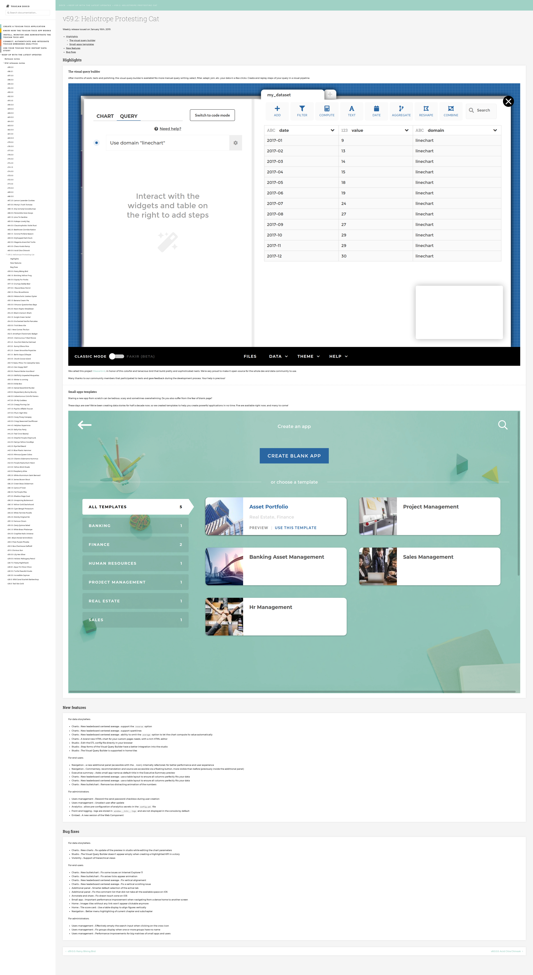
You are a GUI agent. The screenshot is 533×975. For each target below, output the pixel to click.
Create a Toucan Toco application (24, 26)
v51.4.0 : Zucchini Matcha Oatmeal (21, 342)
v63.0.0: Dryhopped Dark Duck (19, 238)
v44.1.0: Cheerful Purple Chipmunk (21, 438)
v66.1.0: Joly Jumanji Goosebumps (21, 209)
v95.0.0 (10, 84)
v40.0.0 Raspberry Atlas (17, 471)
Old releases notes (15, 63)
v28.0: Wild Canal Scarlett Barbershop (23, 579)
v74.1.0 (10, 167)
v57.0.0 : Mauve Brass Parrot (19, 288)
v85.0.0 (10, 117)
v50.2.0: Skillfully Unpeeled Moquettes (23, 375)
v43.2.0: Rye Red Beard (16, 446)
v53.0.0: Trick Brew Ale (16, 325)
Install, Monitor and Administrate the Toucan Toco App (27, 36)
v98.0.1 (10, 71)
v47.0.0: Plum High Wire (17, 413)
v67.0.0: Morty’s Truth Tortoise (19, 205)
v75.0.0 (10, 159)
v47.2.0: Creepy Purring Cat (18, 404)
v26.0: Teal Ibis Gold (15, 584)
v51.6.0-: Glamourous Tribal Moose (21, 338)
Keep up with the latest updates (22, 55)
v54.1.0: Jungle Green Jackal (19, 317)
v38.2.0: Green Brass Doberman (20, 484)
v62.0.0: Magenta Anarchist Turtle (21, 242)
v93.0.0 (10, 92)
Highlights (14, 259)
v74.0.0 (10, 171)
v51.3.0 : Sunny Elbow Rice (18, 346)
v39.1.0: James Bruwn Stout (18, 479)
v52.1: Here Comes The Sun (18, 330)
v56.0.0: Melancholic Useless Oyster (22, 296)
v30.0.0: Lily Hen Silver (16, 554)
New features (15, 263)
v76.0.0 (10, 155)
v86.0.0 (10, 113)
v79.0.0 (10, 142)
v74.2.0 (10, 163)
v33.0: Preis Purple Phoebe (18, 542)
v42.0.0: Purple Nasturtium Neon (21, 463)
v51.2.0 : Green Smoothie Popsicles (21, 350)
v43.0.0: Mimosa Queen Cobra (19, 454)
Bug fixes (14, 267)
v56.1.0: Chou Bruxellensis (18, 292)
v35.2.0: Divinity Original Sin (18, 517)
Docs (62, 5)
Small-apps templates (81, 44)
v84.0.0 (10, 121)
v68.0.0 (10, 196)
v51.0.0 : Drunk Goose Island (19, 359)
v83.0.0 (10, 125)
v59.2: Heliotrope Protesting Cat (20, 255)
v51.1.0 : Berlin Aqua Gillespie (19, 354)
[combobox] (28, 12)
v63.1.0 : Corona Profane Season (20, 234)
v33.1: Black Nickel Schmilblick (19, 538)
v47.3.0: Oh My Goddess (17, 400)
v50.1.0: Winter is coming (17, 379)
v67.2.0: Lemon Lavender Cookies (21, 200)
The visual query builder (82, 40)
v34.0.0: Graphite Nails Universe (20, 534)
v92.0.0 (10, 96)
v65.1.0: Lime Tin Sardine (17, 217)
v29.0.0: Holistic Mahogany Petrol (21, 559)
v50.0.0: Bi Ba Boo (14, 384)
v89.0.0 (10, 109)
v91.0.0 (10, 100)
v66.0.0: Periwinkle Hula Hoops (20, 213)
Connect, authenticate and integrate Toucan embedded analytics (26, 42)
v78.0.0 (10, 146)
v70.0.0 (10, 188)
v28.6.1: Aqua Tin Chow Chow (19, 567)
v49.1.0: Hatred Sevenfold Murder (21, 388)
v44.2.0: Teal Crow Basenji (17, 434)
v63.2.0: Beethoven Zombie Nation (21, 230)
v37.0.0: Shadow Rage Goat (18, 496)
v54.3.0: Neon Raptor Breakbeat (20, 309)
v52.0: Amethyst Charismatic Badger (22, 334)
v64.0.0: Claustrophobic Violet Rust (22, 225)
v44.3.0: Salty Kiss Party (16, 429)
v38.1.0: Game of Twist (16, 488)
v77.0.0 (10, 150)
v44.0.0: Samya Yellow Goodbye (20, 442)
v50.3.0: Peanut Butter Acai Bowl (20, 371)
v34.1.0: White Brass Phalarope (19, 529)
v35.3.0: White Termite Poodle (19, 513)
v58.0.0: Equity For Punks (17, 280)
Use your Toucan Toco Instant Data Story (25, 49)
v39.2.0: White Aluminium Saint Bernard (23, 475)
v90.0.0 (10, 105)
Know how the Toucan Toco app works (27, 31)
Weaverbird (99, 371)
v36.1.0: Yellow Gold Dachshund (20, 504)
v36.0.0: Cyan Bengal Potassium (20, 509)
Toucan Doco (20, 6)
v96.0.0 (10, 80)
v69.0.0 (10, 192)
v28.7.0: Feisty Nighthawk (18, 563)
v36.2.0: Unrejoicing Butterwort (20, 500)
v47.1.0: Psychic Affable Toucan (20, 409)
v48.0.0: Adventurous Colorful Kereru (22, 396)
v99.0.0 (10, 67)
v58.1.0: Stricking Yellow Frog (19, 275)
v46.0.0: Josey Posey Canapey (19, 417)
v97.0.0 (10, 75)
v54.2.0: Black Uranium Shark (19, 313)
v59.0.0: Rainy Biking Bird (17, 271)
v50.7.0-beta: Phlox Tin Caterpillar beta (23, 363)
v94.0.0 (10, 88)
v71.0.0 (10, 184)
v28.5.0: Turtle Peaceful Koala (19, 571)
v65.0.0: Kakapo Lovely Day (18, 221)
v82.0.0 (10, 130)
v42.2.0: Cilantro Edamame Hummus (22, 459)
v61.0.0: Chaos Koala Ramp (18, 246)
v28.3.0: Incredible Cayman (18, 575)
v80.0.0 (10, 138)
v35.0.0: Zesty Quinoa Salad (18, 525)
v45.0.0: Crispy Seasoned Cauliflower (22, 421)
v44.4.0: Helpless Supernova (18, 425)
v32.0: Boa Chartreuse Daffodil (19, 546)
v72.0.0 (10, 180)
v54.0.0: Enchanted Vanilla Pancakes (22, 321)
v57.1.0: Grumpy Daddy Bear (18, 284)
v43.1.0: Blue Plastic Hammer (19, 450)
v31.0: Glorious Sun (15, 550)
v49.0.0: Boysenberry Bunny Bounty (22, 392)
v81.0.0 (10, 134)
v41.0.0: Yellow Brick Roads (18, 467)
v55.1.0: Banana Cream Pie (18, 300)
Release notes (12, 59)
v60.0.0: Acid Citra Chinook (18, 250)
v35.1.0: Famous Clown (16, 521)
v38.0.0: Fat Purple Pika (17, 492)
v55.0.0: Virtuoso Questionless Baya (22, 305)
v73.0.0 (10, 175)
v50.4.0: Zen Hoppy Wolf (17, 367)
